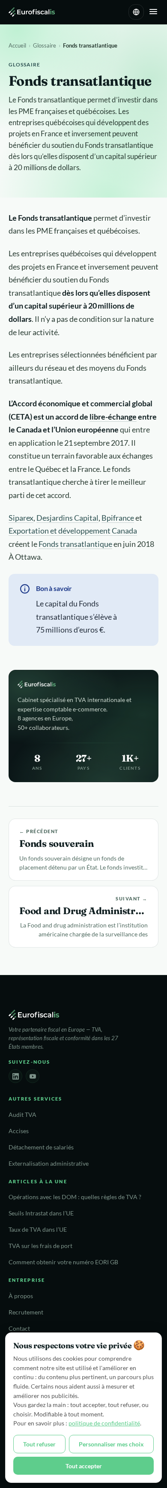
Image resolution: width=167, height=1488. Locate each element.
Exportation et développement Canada (73, 530)
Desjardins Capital (67, 517)
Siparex (21, 517)
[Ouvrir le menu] (153, 12)
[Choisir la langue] (136, 12)
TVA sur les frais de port (40, 1245)
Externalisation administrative (49, 1163)
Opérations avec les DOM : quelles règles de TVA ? (75, 1197)
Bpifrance (117, 517)
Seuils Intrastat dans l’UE (41, 1213)
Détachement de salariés (41, 1147)
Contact (19, 1328)
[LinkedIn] (15, 1076)
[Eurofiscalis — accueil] (32, 12)
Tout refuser (39, 1444)
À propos (21, 1296)
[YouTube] (32, 1076)
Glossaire (44, 45)
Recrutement (26, 1312)
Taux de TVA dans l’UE (38, 1229)
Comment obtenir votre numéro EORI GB (63, 1262)
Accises (19, 1131)
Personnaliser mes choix (111, 1444)
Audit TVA (22, 1114)
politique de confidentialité (104, 1423)
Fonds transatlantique (75, 544)
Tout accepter (84, 1466)
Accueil (17, 45)
